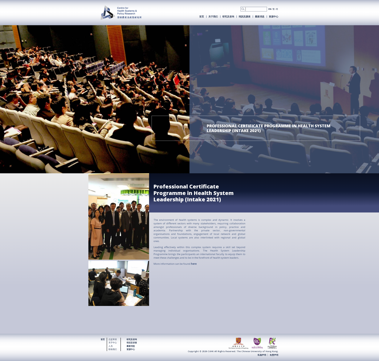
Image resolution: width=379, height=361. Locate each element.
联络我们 (113, 349)
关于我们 (213, 16)
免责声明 (274, 354)
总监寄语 (113, 339)
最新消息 (259, 16)
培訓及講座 (244, 16)
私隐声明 (262, 354)
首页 (201, 16)
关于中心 (113, 342)
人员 (111, 346)
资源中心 (273, 16)
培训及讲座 (132, 342)
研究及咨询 (228, 16)
